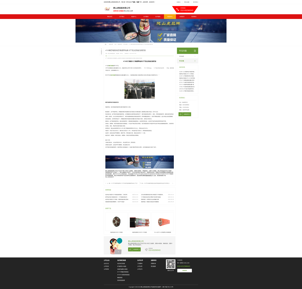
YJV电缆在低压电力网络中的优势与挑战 (151, 197)
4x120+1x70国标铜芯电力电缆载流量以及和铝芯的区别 (192, 76)
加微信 (178, 2)
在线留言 (182, 16)
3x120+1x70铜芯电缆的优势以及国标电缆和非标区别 (192, 91)
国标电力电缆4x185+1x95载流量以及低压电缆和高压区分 (193, 73)
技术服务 (157, 16)
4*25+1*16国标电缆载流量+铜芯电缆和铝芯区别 (191, 84)
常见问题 (125, 44)
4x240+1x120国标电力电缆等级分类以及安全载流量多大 (192, 71)
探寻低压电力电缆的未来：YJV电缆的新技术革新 (117, 197)
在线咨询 (184, 270)
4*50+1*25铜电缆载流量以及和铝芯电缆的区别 (190, 80)
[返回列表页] (101, 52)
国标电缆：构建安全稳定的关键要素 (150, 201)
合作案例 (145, 16)
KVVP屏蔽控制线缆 (122, 272)
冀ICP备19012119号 (167, 287)
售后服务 (153, 266)
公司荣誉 (106, 269)
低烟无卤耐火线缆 (122, 269)
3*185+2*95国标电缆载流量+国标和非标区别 (190, 86)
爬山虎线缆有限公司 (111, 171)
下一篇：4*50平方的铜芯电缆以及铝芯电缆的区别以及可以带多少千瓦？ (156, 183)
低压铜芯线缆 (121, 260)
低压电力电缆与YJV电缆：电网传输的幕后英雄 (116, 199)
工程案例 (139, 263)
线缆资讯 (169, 16)
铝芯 (133, 61)
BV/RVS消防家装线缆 (123, 274)
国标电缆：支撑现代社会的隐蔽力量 (150, 199)
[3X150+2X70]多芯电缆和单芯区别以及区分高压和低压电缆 (193, 88)
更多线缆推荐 (121, 280)
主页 (115, 44)
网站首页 (109, 16)
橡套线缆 (119, 277)
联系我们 (195, 2)
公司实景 (139, 266)
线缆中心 (133, 16)
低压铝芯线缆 (121, 263)
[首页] (105, 44)
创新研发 (154, 260)
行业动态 (181, 56)
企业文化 (106, 263)
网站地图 (186, 2)
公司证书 (139, 269)
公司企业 (106, 260)
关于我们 (121, 16)
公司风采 (106, 266)
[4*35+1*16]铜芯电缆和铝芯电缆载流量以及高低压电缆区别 (193, 82)
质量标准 (153, 263)
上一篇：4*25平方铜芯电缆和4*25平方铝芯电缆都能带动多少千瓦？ (122, 183)
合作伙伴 (140, 260)
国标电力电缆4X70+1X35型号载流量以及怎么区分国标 (192, 78)
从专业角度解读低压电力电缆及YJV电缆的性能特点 (153, 194)
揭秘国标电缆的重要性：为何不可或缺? (115, 201)
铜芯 (127, 61)
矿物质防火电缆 (121, 266)
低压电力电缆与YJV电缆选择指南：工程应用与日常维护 (117, 194)
